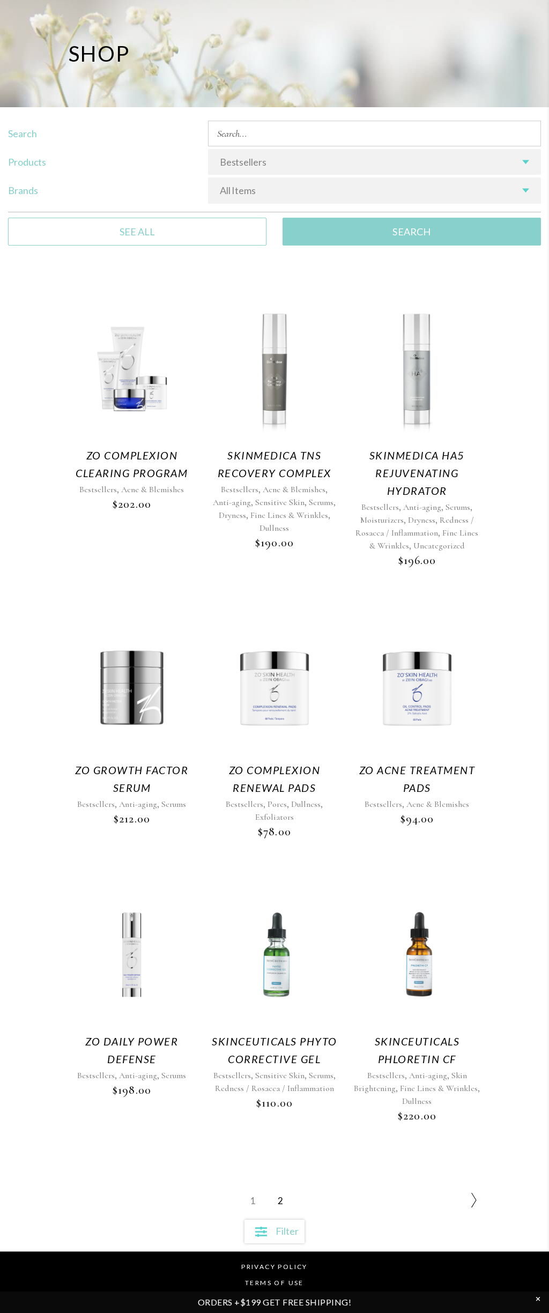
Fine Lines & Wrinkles (289, 515)
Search (411, 232)
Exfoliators (274, 817)
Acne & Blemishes (152, 489)
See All (137, 232)
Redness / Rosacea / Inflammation (274, 1088)
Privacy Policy (274, 1267)
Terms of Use (274, 1283)
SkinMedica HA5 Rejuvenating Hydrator (417, 473)
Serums (321, 502)
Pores (277, 804)
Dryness (232, 515)
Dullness (274, 528)
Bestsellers (98, 489)
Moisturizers (382, 520)
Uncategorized (439, 545)
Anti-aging (232, 502)
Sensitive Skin (280, 502)
